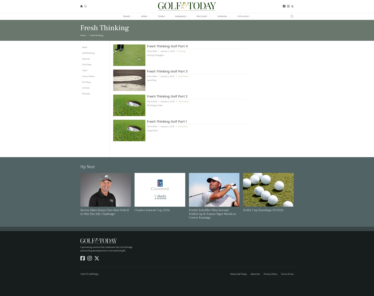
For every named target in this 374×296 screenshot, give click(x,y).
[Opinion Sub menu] (228, 16)
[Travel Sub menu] (132, 16)
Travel (127, 16)
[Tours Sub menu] (166, 16)
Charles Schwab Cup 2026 (152, 210)
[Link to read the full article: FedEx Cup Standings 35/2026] (268, 189)
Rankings (180, 16)
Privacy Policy (270, 274)
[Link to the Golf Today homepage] (81, 6)
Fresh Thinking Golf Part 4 (167, 46)
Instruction (183, 126)
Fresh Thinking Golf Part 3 (167, 71)
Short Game (183, 76)
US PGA (85, 88)
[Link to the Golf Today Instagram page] (288, 6)
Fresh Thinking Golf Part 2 (167, 96)
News (144, 16)
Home (83, 35)
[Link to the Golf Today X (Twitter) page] (292, 6)
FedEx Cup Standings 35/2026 (263, 210)
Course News (88, 76)
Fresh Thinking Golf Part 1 (167, 121)
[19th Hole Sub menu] (250, 16)
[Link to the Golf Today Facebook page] (284, 6)
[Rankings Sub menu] (187, 16)
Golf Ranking (88, 53)
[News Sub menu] (149, 16)
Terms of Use (287, 274)
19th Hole (243, 16)
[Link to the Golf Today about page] (85, 6)
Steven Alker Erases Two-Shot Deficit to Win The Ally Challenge (104, 212)
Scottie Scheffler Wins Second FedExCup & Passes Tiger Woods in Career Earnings (212, 213)
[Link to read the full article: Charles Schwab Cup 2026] (160, 189)
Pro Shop (202, 16)
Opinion (222, 16)
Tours (161, 16)
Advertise (255, 274)
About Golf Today (238, 274)
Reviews (86, 93)
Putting (182, 51)
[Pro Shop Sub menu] (208, 16)
